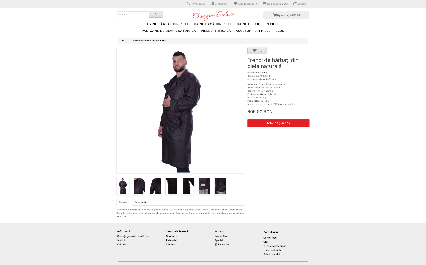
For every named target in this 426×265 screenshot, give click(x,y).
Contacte (171, 236)
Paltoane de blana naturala (169, 31)
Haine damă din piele (213, 24)
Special (219, 240)
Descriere (124, 202)
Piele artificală (216, 31)
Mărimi (121, 240)
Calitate (121, 244)
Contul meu (270, 232)
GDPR (266, 241)
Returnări (171, 240)
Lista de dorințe (272, 250)
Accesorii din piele (253, 31)
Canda (263, 72)
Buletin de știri (271, 254)
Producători (221, 236)
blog (279, 31)
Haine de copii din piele (258, 24)
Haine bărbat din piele (168, 24)
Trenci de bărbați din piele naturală (148, 40)
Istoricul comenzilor (274, 246)
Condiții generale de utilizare (133, 236)
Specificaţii (140, 202)
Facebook (223, 244)
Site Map (171, 244)
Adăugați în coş (278, 123)
